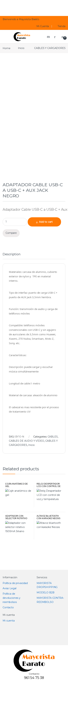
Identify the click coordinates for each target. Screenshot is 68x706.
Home (6, 48)
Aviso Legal (9, 588)
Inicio (21, 48)
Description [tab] (11, 254)
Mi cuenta (9, 620)
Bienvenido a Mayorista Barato (21, 19)
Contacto (8, 607)
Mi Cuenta (42, 26)
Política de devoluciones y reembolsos (11, 598)
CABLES (53, 436)
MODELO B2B (45, 592)
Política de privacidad (15, 583)
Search (49, 37)
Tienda (61, 26)
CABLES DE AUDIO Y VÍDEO (26, 440)
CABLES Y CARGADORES (49, 48)
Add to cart (46, 221)
